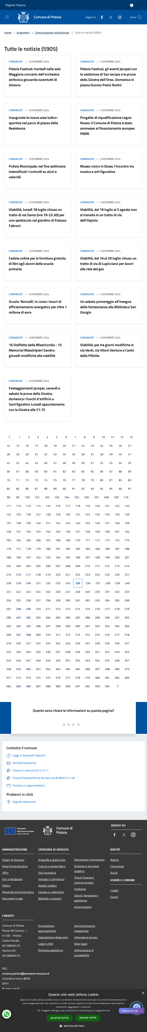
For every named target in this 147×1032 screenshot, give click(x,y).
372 (18, 677)
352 (77, 660)
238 (107, 583)
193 (48, 557)
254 (8, 600)
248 (77, 592)
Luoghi (114, 890)
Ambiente (80, 889)
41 (129, 454)
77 (73, 480)
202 (8, 566)
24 (101, 446)
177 (18, 549)
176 (8, 549)
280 (8, 617)
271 (48, 609)
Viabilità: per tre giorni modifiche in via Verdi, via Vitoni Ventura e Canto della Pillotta (107, 350)
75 (55, 480)
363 (58, 669)
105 (76, 497)
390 (67, 686)
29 (17, 454)
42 (8, 463)
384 (8, 686)
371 (8, 677)
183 (77, 549)
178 (28, 549)
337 (58, 652)
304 (117, 626)
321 (28, 643)
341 (97, 652)
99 (17, 497)
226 (117, 574)
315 (97, 635)
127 (38, 514)
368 (107, 669)
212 (107, 566)
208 (67, 566)
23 (92, 446)
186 (107, 549)
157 (77, 531)
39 (111, 454)
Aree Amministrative (15, 866)
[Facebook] (100, 17)
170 (77, 540)
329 (107, 643)
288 (87, 617)
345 (8, 660)
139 (28, 523)
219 (48, 574)
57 (17, 471)
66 (101, 471)
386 (28, 686)
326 (77, 643)
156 (67, 531)
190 (18, 557)
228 (8, 583)
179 (38, 549)
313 (77, 635)
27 (129, 446)
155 (58, 531)
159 (97, 531)
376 (58, 677)
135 (117, 514)
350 (58, 660)
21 (73, 446)
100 (27, 497)
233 (58, 583)
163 (8, 540)
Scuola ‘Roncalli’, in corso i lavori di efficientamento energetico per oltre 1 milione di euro (38, 307)
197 (87, 557)
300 (77, 626)
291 (117, 617)
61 (55, 471)
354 (97, 660)
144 (77, 523)
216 (18, 574)
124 (8, 514)
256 (28, 600)
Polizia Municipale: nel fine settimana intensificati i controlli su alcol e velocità (37, 171)
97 (129, 488)
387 (38, 686)
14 (8, 446)
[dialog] (73, 1010)
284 (48, 617)
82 (120, 480)
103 (56, 497)
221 (67, 574)
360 (28, 669)
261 (77, 600)
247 (67, 592)
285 (58, 617)
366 (87, 669)
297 (48, 626)
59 (36, 471)
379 (87, 677)
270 (38, 609)
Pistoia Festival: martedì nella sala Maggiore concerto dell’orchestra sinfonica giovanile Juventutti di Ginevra (35, 77)
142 (58, 523)
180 (48, 549)
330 (117, 643)
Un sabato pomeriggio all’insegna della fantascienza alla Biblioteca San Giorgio (108, 307)
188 (127, 549)
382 (117, 677)
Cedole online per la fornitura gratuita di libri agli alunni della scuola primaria (37, 263)
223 (87, 574)
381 (107, 677)
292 (127, 617)
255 (18, 600)
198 (97, 557)
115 (48, 506)
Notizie (114, 860)
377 (67, 677)
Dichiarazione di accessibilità (84, 952)
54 (120, 463)
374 (38, 677)
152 (28, 531)
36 (83, 454)
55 (129, 463)
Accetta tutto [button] (60, 1017)
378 (77, 677)
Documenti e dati (12, 898)
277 (107, 609)
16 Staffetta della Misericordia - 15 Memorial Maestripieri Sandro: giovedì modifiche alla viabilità (35, 350)
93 (92, 488)
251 (107, 592)
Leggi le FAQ (45, 944)
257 (38, 600)
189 (8, 557)
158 (87, 531)
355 (107, 660)
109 (116, 497)
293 (8, 626)
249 (87, 592)
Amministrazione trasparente (84, 928)
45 (36, 463)
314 (87, 635)
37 (92, 454)
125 (18, 514)
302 (97, 626)
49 (73, 463)
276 (97, 609)
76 (64, 480)
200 (117, 557)
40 (120, 454)
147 (107, 523)
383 (127, 677)
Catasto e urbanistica (51, 892)
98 (8, 497)
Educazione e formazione (89, 859)
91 (73, 488)
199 (107, 557)
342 (107, 652)
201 (127, 557)
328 (97, 643)
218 (38, 574)
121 (107, 506)
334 (28, 652)
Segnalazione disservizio (53, 937)
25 (111, 446)
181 (58, 549)
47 (55, 463)
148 (117, 523)
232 (48, 583)
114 (38, 506)
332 (8, 652)
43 (17, 463)
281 (18, 617)
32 (45, 454)
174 (117, 540)
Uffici (5, 873)
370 (127, 669)
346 (18, 660)
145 (87, 523)
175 (127, 540)
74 (45, 480)
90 (64, 488)
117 (67, 506)
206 (48, 566)
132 (87, 514)
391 (77, 686)
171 (87, 540)
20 (64, 446)
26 (120, 446)
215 (8, 574)
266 (127, 600)
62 (64, 471)
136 (127, 514)
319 (8, 643)
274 (77, 609)
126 (28, 514)
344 (127, 652)
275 (87, 609)
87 (36, 488)
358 (8, 669)
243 (28, 592)
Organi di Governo (13, 860)
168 (58, 540)
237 (97, 583)
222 (77, 574)
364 (67, 669)
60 (45, 471)
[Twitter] (109, 17)
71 (17, 480)
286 (67, 617)
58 (27, 471)
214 (127, 566)
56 (8, 471)
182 (67, 549)
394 (107, 686)
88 (45, 488)
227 (127, 574)
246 (58, 592)
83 (129, 480)
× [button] (143, 993)
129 (58, 514)
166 (38, 540)
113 (28, 506)
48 (64, 463)
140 (38, 523)
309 (38, 635)
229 (18, 583)
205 (38, 566)
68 (120, 471)
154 (48, 531)
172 (97, 540)
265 (117, 600)
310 (48, 635)
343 (117, 652)
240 (127, 583)
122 (117, 506)
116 (58, 506)
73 (36, 480)
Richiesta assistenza (50, 950)
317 (117, 635)
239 (117, 583)
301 (87, 626)
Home (7, 32)
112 (18, 506)
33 (55, 454)
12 (122, 437)
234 (67, 583)
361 (38, 669)
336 (48, 652)
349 (48, 660)
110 (126, 497)
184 (87, 549)
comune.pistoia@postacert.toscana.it (25, 973)
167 (48, 540)
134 (107, 514)
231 (38, 583)
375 (48, 677)
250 (97, 592)
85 (17, 488)
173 (107, 540)
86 (27, 488)
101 (37, 497)
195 (67, 557)
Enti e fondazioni (12, 879)
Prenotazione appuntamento (47, 928)
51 (92, 463)
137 (8, 523)
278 (117, 609)
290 (107, 617)
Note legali (80, 944)
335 (38, 652)
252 (117, 592)
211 (97, 566)
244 (38, 592)
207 (58, 566)
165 (28, 540)
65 (92, 471)
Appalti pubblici (47, 885)
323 (48, 643)
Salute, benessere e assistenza (86, 898)
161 (117, 531)
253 (127, 592)
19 (55, 446)
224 (97, 574)
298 (58, 626)
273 (67, 609)
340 (87, 652)
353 (87, 660)
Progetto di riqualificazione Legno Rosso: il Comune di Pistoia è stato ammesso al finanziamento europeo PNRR (107, 125)
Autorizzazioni (83, 907)
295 (28, 626)
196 (77, 557)
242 (18, 592)
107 (96, 497)
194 (58, 557)
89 (55, 488)
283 (38, 617)
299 (67, 626)
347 (28, 660)
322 (38, 643)
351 (67, 660)
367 (97, 669)
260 (67, 600)
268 (18, 609)
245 (48, 592)
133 (97, 514)
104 (66, 497)
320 (18, 643)
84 (8, 488)
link (108, 1010)
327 (87, 643)
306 (8, 635)
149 (127, 523)
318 (127, 635)
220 (58, 574)
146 (97, 523)
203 (18, 566)
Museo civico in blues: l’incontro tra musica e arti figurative (107, 168)
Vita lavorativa (47, 873)
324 (58, 643)
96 (120, 488)
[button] (73, 1026)
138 (18, 523)
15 (17, 446)
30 (27, 454)
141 (48, 523)
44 (27, 463)
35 (73, 454)
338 (67, 652)
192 (38, 557)
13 (131, 437)
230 (28, 583)
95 (111, 488)
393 (97, 686)
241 (8, 592)
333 (18, 652)
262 (87, 600)
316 (107, 635)
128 (48, 514)
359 (18, 669)
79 (92, 480)
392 (87, 686)
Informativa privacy (86, 937)
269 (28, 609)
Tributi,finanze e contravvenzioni (84, 880)
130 (67, 514)
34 (64, 454)
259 (58, 600)
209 (77, 566)
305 (127, 626)
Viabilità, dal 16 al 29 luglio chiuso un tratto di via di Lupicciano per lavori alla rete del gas (108, 263)
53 (111, 463)
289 (97, 617)
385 (18, 686)
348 (38, 660)
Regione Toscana (15, 5)
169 (67, 540)
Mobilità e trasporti (49, 898)
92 (83, 488)
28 (8, 454)
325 (67, 643)
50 (83, 463)
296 (38, 626)
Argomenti (23, 32)
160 (107, 531)
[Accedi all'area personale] (132, 5)
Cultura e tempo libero (51, 866)
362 (48, 669)
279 (127, 609)
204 (28, 566)
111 (8, 506)
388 (48, 686)
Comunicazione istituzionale (52, 32)
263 (97, 600)
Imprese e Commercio (51, 879)
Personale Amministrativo (18, 892)
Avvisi (114, 873)
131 (77, 514)
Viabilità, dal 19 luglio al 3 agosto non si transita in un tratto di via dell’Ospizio (108, 215)
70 (8, 480)
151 (18, 531)
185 (97, 549)
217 (28, 574)
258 (48, 600)
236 (88, 583)
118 (77, 506)
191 (28, 557)
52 (101, 463)
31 (36, 454)
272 (58, 609)
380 (97, 677)
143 (67, 523)
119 (87, 506)
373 (28, 677)
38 (101, 454)
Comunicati (16, 61)
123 (127, 506)
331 (127, 643)
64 (83, 471)
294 (18, 626)
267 (8, 609)
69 (129, 471)
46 (45, 463)
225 (107, 574)
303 (107, 626)
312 (67, 635)
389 (58, 686)
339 (77, 652)
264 (107, 600)
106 (86, 497)
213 (117, 566)
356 (117, 660)
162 (127, 531)
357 (127, 660)
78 (83, 480)
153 (38, 531)
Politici (6, 885)
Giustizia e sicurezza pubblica (86, 868)
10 (103, 437)
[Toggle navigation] (7, 17)
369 (117, 669)
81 (111, 480)
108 (106, 497)
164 (18, 540)
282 (28, 617)
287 (77, 617)
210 (87, 566)
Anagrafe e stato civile (51, 860)
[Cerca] (139, 17)
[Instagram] (118, 17)
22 (83, 446)
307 (18, 635)
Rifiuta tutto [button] (87, 1017)
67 (111, 471)
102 (47, 497)
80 (101, 480)
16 (27, 446)
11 (112, 437)
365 (77, 669)
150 (8, 531)
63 (73, 471)
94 (101, 488)
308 (28, 635)
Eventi (114, 897)
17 (36, 446)
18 (45, 446)
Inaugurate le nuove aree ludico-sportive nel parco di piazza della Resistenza (33, 123)
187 (117, 549)
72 (27, 480)
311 (58, 635)
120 (97, 506)
